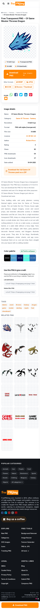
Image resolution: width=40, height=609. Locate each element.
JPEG (30, 82)
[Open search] (3, 3)
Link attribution (9, 280)
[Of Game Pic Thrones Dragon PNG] (33, 350)
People (21, 469)
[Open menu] (8, 3)
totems (4, 305)
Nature (14, 473)
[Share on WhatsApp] (11, 95)
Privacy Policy (6, 575)
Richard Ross (31, 140)
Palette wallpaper (29, 251)
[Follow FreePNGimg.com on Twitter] (6, 512)
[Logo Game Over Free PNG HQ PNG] (7, 417)
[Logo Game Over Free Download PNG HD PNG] (7, 440)
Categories (5, 538)
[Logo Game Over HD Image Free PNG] (20, 395)
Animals (5, 469)
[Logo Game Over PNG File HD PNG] (33, 395)
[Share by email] (6, 99)
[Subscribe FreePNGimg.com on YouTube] (16, 512)
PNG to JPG (25, 546)
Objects (5, 482)
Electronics (24, 473)
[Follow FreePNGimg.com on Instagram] (13, 512)
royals (26, 308)
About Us (24, 570)
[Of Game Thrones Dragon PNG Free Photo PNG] (7, 372)
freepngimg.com (30, 595)
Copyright (4, 583)
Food (29, 469)
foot (32, 308)
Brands (5, 478)
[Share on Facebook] (16, 95)
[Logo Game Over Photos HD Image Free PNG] (20, 417)
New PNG (4, 533)
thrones (18, 305)
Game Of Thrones (22, 118)
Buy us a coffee (16, 519)
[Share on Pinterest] (31, 95)
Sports (34, 473)
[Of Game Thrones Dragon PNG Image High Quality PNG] (7, 350)
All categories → (17, 482)
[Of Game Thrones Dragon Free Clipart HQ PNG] (33, 372)
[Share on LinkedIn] (26, 95)
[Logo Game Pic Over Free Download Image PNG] (33, 417)
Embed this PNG (9, 288)
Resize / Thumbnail (24, 87)
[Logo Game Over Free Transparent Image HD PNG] (7, 395)
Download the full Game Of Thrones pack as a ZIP (19, 171)
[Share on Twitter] (21, 95)
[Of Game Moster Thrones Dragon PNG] (7, 328)
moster (11, 308)
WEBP (20, 82)
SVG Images (5, 542)
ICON (9, 87)
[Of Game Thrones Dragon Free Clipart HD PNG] (33, 328)
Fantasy (33, 118)
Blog (23, 566)
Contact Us (25, 575)
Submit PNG (25, 579)
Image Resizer (26, 538)
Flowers (5, 473)
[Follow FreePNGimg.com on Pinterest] (9, 512)
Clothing (14, 478)
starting (19, 308)
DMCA (3, 566)
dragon (34, 305)
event (11, 305)
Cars (13, 469)
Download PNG (20, 74)
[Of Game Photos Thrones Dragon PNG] (20, 350)
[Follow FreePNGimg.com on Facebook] (2, 512)
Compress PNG (26, 583)
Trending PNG (6, 551)
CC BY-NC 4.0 (31, 136)
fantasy (26, 305)
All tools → (25, 551)
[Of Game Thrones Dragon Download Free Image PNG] (20, 328)
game (4, 308)
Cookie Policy (6, 570)
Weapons (24, 478)
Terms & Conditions (8, 579)
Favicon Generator (27, 542)
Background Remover (29, 533)
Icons (3, 546)
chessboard (6, 311)
